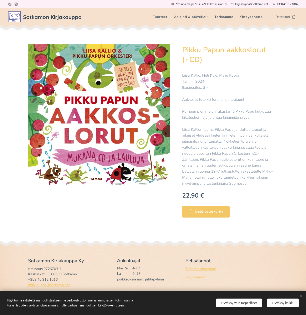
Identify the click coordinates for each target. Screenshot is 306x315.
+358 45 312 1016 (287, 4)
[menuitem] (161, 17)
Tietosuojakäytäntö (200, 268)
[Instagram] (16, 4)
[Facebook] (9, 4)
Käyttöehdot (195, 277)
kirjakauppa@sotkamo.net (251, 4)
